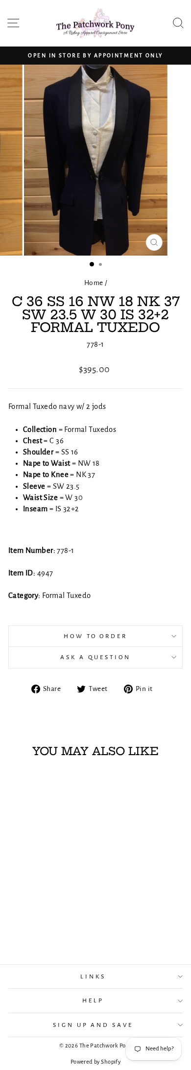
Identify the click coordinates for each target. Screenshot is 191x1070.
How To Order (96, 636)
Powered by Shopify (95, 1062)
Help (93, 1000)
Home (93, 282)
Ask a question (95, 657)
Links (93, 976)
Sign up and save (93, 1025)
